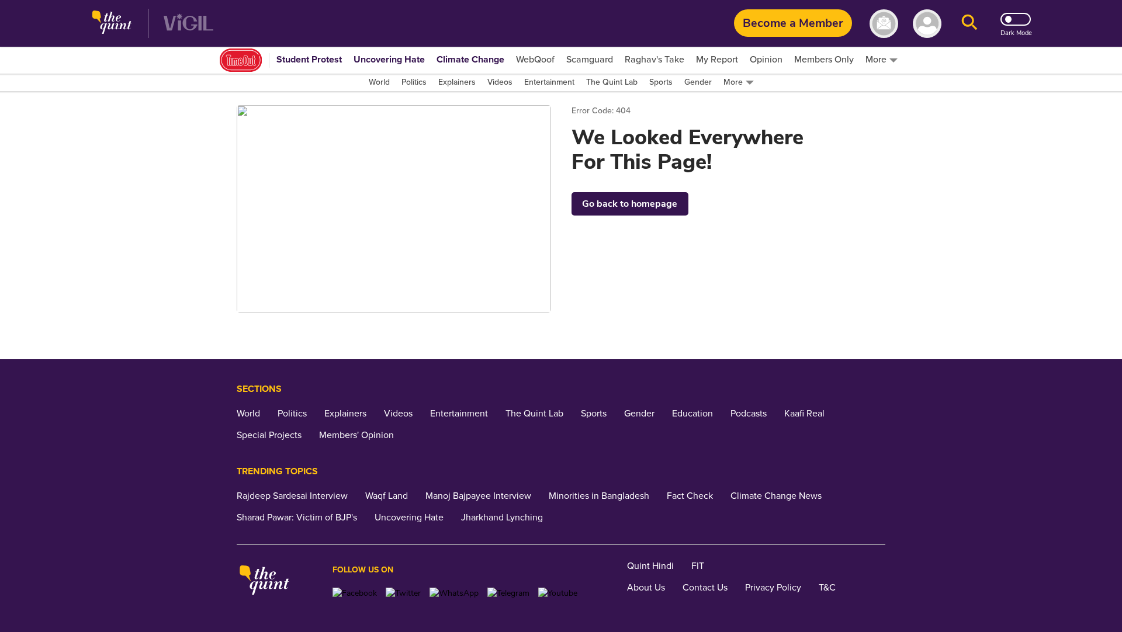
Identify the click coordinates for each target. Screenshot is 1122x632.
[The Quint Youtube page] (557, 593)
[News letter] (884, 23)
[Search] (969, 24)
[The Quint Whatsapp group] (454, 593)
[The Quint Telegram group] (508, 593)
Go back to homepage (629, 203)
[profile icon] (927, 23)
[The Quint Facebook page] (355, 593)
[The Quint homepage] (112, 24)
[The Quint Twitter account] (403, 593)
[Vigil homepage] (188, 23)
